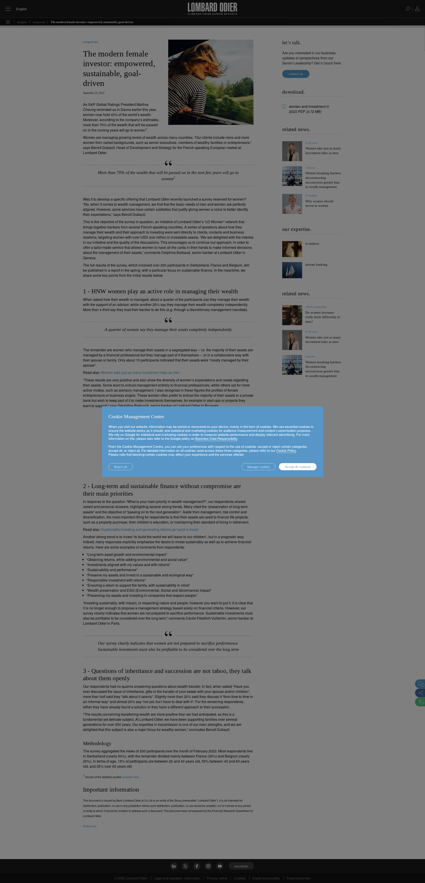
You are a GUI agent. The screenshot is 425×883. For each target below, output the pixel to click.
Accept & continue (298, 467)
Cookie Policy (286, 450)
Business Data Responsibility (216, 438)
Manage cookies (258, 467)
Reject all (120, 467)
